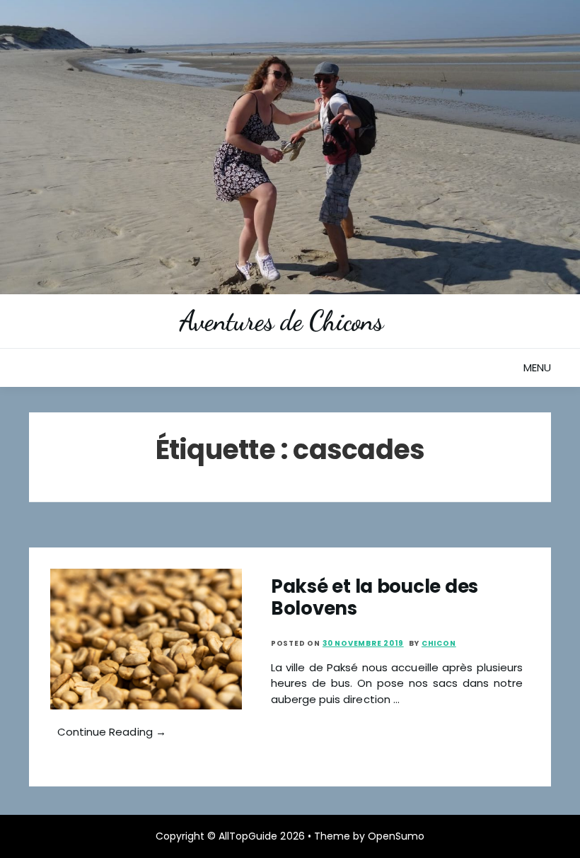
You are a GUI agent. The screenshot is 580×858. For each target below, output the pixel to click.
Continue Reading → (111, 731)
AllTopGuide (248, 836)
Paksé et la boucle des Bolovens (374, 597)
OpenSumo (396, 836)
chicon (439, 643)
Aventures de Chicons (281, 321)
